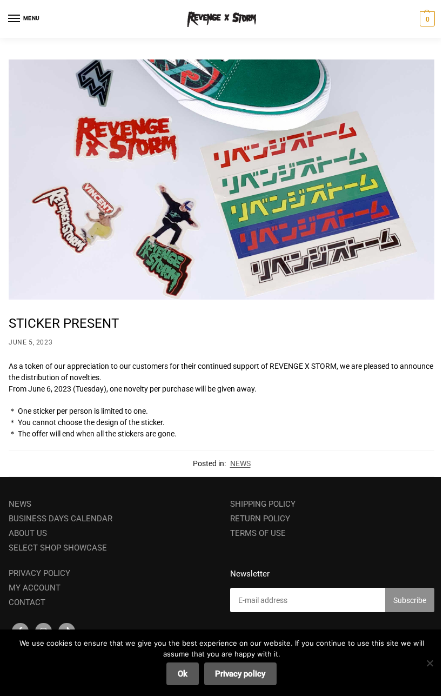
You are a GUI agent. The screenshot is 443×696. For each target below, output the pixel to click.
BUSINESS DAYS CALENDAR (60, 518)
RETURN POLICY (260, 518)
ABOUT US (28, 533)
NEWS (240, 463)
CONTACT (27, 602)
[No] (429, 663)
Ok (182, 674)
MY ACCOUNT (35, 588)
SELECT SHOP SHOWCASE (58, 548)
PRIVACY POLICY (39, 573)
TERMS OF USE (258, 533)
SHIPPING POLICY (263, 504)
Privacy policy (240, 674)
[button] (426, 18)
